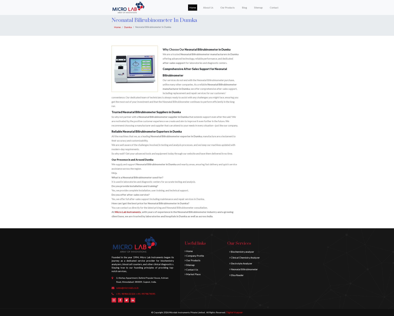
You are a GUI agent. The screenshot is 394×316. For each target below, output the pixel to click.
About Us (208, 7)
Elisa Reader (237, 275)
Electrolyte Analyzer (241, 263)
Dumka (128, 27)
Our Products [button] (227, 7)
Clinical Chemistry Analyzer (245, 257)
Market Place (193, 274)
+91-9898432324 (125, 293)
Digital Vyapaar (234, 312)
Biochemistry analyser (242, 251)
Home (193, 7)
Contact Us (192, 269)
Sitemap (258, 7)
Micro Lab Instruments (128, 211)
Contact (274, 7)
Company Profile (195, 255)
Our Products (193, 260)
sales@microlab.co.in (127, 287)
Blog (244, 7)
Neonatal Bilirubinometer (244, 269)
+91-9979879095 (145, 293)
